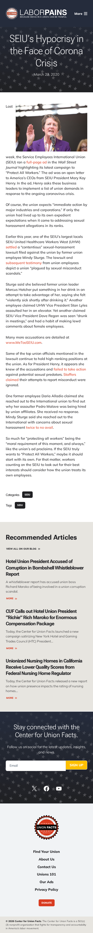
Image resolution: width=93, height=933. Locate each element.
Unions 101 (46, 874)
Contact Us (46, 867)
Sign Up (76, 765)
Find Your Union (46, 851)
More (9, 598)
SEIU (27, 494)
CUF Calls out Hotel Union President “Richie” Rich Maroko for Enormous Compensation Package (41, 617)
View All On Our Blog (21, 548)
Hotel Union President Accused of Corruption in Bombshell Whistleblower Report (44, 567)
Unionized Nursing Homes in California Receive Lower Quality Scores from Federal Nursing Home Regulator (44, 667)
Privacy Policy (46, 889)
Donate (46, 902)
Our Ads (46, 882)
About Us (46, 859)
